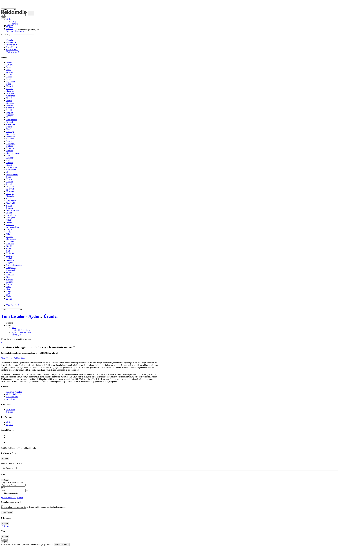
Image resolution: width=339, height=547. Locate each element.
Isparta (9, 141)
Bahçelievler (11, 119)
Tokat (8, 232)
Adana (9, 77)
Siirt (8, 251)
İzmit (8, 79)
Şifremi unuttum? (8, 498)
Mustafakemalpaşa (14, 265)
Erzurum (10, 148)
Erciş (8, 296)
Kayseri (9, 86)
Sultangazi (10, 143)
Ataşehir (9, 158)
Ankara (9, 65)
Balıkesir (10, 91)
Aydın (9, 213)
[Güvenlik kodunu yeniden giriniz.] (2, 504)
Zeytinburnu (11, 167)
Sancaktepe (11, 184)
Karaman (10, 244)
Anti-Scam (10, 399)
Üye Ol (9, 424)
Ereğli (8, 291)
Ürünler (51, 316)
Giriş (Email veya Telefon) (12, 482)
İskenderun (11, 215)
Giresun (9, 272)
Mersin (9, 127)
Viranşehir (10, 217)
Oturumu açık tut (11, 493)
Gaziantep (10, 96)
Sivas (8, 177)
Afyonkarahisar (12, 227)
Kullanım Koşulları (14, 392)
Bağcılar (9, 112)
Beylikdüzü (11, 239)
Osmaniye (10, 196)
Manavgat (10, 270)
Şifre (3, 488)
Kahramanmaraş (13, 153)
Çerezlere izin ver (62, 545)
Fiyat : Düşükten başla (21, 330)
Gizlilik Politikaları (14, 394)
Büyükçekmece (12, 210)
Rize (8, 289)
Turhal (9, 258)
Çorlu (8, 198)
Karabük (10, 275)
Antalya (9, 72)
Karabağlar (11, 134)
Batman (9, 151)
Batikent (9, 162)
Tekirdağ (10, 241)
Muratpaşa (10, 136)
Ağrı (8, 294)
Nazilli (9, 246)
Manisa (9, 84)
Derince (9, 236)
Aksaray (9, 222)
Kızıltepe (10, 224)
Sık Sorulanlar (12, 397)
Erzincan (10, 253)
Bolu (8, 277)
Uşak (8, 220)
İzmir (8, 67)
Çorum (9, 205)
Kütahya (10, 117)
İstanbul (9, 62)
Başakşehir (10, 203)
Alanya (9, 255)
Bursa (8, 69)
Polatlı (9, 284)
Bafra (8, 286)
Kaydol (15, 24)
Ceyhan (9, 279)
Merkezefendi (12, 174)
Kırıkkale (10, 191)
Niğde (9, 298)
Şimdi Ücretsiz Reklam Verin (13, 358)
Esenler (9, 129)
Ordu (8, 248)
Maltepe (9, 146)
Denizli (9, 98)
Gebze (9, 172)
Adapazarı (10, 93)
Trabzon (9, 182)
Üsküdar (10, 115)
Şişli (8, 160)
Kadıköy (10, 131)
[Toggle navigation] (31, 13)
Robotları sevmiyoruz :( (11, 502)
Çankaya (10, 108)
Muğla (9, 100)
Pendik (9, 110)
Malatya (9, 105)
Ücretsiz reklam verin (15, 31)
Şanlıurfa (10, 139)
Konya (9, 74)
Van (8, 155)
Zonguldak (10, 267)
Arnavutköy (11, 201)
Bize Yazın (10, 409)
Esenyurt (10, 189)
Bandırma (10, 260)
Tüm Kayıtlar (12, 305)
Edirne (9, 234)
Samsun (9, 88)
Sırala (14, 327)
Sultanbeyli (11, 170)
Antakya (10, 193)
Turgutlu (10, 263)
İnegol (9, 229)
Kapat (4, 542)
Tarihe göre (16, 335)
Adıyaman (10, 186)
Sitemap (9, 412)
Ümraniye (10, 122)
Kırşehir (9, 282)
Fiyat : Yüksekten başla (21, 332)
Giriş (14, 21)
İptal (10, 513)
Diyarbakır (10, 81)
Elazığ (9, 165)
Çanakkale (10, 124)
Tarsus (9, 179)
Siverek (9, 208)
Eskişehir (10, 103)
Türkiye (5, 526)
